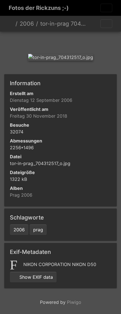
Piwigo (74, 302)
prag (38, 229)
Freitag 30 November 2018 (38, 116)
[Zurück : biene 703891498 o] (31, 41)
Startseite (11, 23)
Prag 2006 (21, 195)
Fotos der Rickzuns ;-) (39, 8)
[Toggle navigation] (106, 8)
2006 (27, 23)
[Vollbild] (70, 41)
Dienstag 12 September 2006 (41, 100)
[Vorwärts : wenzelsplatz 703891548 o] (89, 41)
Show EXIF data (35, 277)
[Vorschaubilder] (50, 41)
